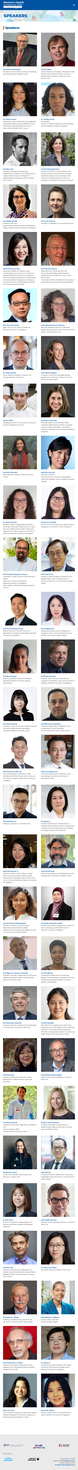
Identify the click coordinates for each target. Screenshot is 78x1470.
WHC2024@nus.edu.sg (68, 1461)
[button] (74, 5)
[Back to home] (13, 5)
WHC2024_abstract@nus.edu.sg (65, 1465)
